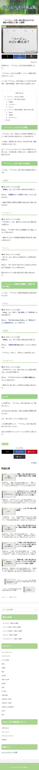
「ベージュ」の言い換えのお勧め (15, 99)
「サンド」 (11, 107)
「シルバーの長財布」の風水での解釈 (12, 631)
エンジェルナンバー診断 (9, 752)
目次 (17, 93)
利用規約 (4, 739)
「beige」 (10, 112)
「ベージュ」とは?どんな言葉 (14, 96)
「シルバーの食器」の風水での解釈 (11, 627)
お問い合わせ (5, 728)
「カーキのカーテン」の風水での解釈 (12, 639)
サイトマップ (5, 732)
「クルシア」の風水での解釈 (9, 635)
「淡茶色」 (11, 115)
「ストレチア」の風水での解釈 (10, 623)
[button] (31, 57)
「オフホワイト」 (13, 117)
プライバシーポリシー (8, 736)
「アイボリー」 (12, 104)
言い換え (5, 444)
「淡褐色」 (11, 102)
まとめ (8, 120)
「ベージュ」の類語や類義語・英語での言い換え (20, 109)
